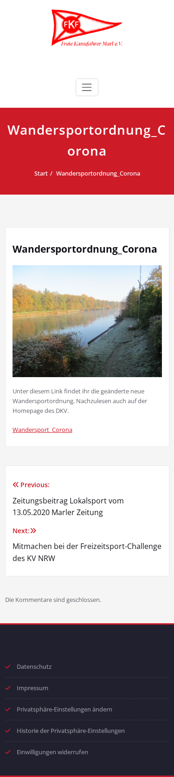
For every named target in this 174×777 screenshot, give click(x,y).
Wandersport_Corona (42, 429)
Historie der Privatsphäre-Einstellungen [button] (71, 730)
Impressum (32, 688)
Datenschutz (34, 666)
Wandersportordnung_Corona (98, 173)
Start (41, 173)
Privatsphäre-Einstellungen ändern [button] (64, 709)
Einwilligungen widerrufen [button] (52, 752)
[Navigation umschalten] (87, 87)
